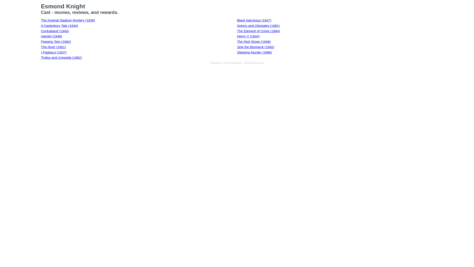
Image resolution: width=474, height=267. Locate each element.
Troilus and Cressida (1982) (61, 58)
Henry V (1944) (248, 36)
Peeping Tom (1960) (56, 42)
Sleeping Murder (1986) (254, 52)
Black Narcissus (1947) (254, 20)
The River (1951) (53, 47)
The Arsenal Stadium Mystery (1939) (68, 20)
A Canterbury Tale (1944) (59, 26)
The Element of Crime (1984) (258, 31)
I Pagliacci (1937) (54, 52)
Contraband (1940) (55, 31)
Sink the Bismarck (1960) (255, 47)
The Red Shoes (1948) (254, 42)
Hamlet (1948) (51, 36)
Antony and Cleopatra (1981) (258, 26)
